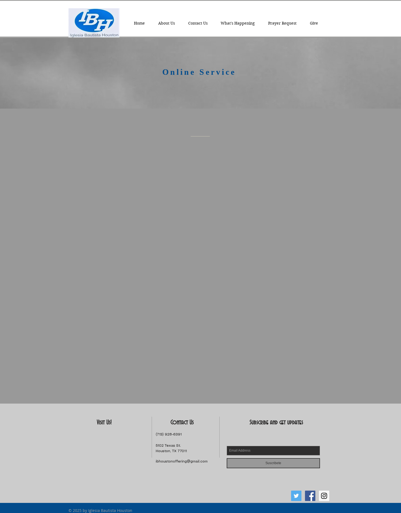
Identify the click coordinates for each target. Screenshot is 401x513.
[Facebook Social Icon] (310, 496)
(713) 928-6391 (169, 434)
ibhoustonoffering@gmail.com (182, 461)
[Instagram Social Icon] (324, 496)
